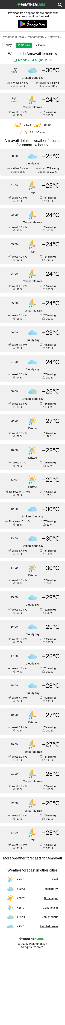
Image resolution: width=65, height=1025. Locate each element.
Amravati (53, 36)
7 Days (40, 45)
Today (8, 45)
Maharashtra (36, 36)
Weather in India (13, 36)
